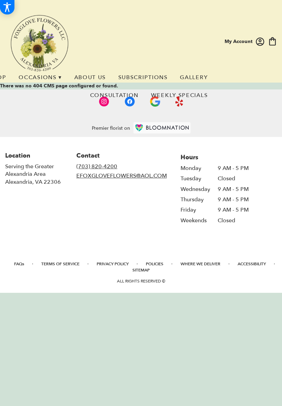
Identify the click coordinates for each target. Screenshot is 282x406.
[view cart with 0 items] (272, 40)
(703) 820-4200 (96, 166)
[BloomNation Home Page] (162, 127)
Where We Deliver (200, 264)
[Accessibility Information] (7, 7)
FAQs (19, 264)
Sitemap (141, 270)
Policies (154, 264)
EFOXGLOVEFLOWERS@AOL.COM (121, 176)
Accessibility (252, 264)
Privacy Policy (113, 264)
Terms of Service (60, 264)
